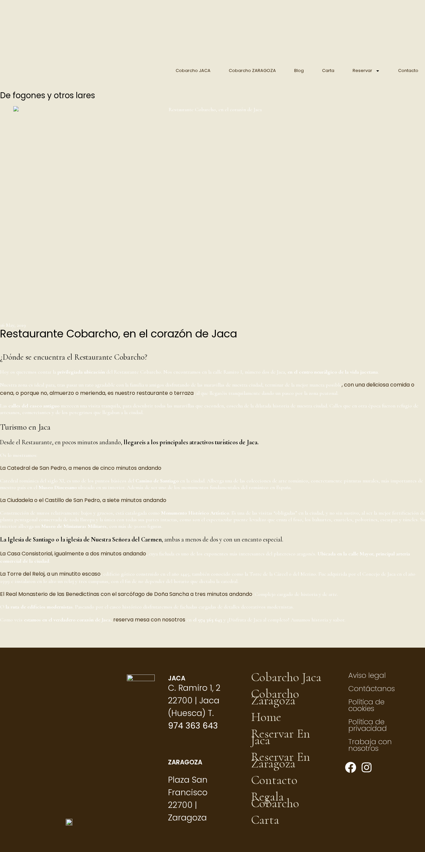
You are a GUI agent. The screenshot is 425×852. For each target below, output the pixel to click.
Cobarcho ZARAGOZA (252, 70)
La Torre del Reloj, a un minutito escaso (50, 574)
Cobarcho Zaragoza (275, 697)
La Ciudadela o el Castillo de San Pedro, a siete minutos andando (83, 500)
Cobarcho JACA (193, 70)
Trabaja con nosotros (370, 745)
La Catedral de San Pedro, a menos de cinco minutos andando (80, 468)
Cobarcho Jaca (286, 677)
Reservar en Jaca (280, 737)
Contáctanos (371, 688)
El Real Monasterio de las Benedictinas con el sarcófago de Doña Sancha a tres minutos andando (126, 594)
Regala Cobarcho (275, 800)
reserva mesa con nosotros (149, 619)
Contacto (408, 70)
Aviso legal (367, 675)
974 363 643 (193, 726)
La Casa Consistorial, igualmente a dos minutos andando (73, 553)
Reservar (362, 70)
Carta (328, 70)
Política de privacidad (367, 725)
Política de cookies (366, 705)
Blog (299, 70)
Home (266, 717)
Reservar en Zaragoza (280, 760)
